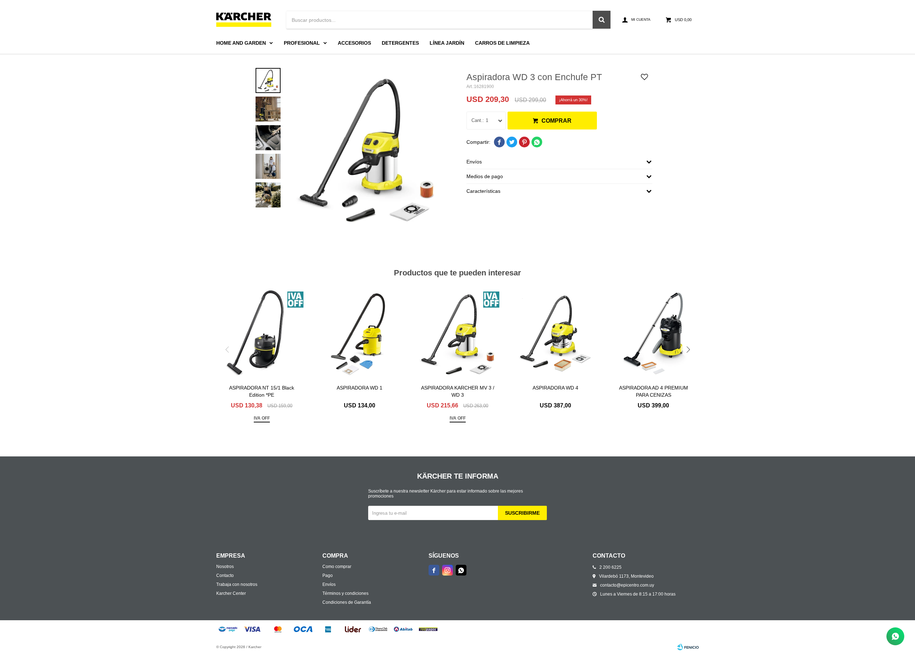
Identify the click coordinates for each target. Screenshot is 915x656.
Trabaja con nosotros (236, 584)
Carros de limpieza (502, 43)
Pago (327, 575)
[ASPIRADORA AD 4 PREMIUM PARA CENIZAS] (653, 333)
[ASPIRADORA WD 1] (359, 333)
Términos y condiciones (345, 593)
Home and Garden (241, 43)
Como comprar (336, 566)
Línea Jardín (447, 43)
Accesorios (354, 43)
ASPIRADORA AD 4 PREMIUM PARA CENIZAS (653, 391)
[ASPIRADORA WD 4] (555, 333)
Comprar (556, 121)
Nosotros (225, 566)
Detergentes (400, 43)
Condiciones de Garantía (346, 602)
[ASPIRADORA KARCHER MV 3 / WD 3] (457, 333)
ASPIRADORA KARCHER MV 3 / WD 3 (457, 391)
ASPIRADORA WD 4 (555, 388)
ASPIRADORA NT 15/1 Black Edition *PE (261, 391)
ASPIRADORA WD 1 (359, 388)
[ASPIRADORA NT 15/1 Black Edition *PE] (261, 333)
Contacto (225, 575)
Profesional (302, 43)
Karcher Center (231, 593)
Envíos (329, 584)
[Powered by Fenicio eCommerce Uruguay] (688, 647)
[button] (688, 349)
